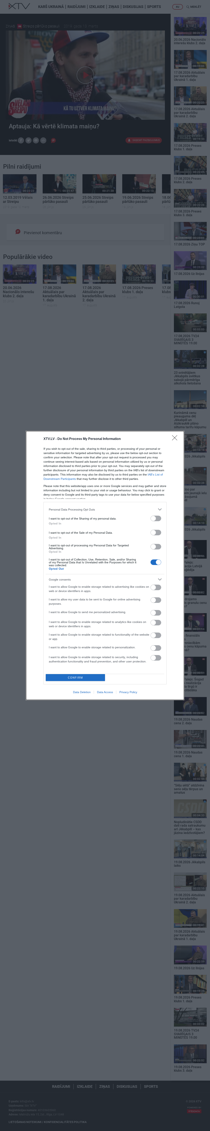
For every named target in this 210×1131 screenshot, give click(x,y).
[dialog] (105, 565)
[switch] (156, 518)
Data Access (105, 692)
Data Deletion (82, 692)
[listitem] (105, 509)
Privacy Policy (128, 692)
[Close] (176, 439)
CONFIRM (75, 677)
